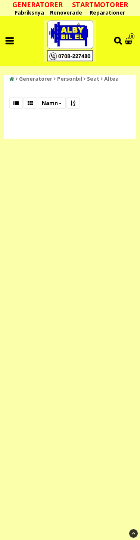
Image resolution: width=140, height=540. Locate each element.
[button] (129, 41)
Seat (93, 78)
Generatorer (35, 78)
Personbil (69, 78)
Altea (111, 78)
